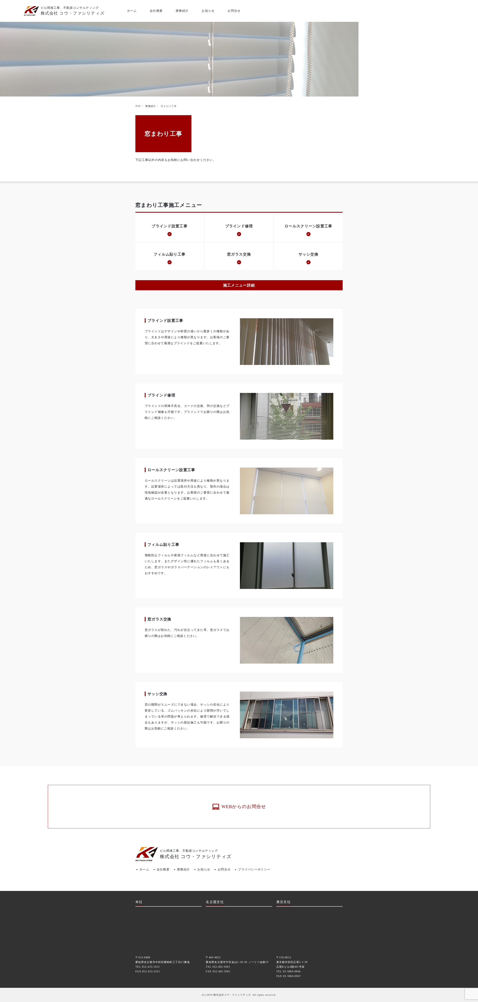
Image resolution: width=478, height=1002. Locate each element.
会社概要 (156, 10)
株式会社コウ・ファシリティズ (232, 994)
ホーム (132, 10)
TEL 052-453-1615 (147, 966)
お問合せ (234, 10)
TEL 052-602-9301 (218, 966)
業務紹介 (182, 10)
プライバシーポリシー (254, 869)
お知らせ (208, 10)
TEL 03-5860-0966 (288, 971)
